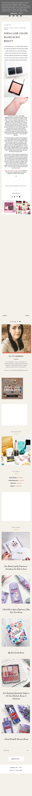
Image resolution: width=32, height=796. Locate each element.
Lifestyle (16, 483)
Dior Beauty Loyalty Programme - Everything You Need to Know (16, 567)
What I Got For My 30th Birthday (16, 450)
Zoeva (6, 29)
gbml (20, 770)
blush (11, 28)
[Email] (19, 197)
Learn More (13, 13)
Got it (21, 13)
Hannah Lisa (14, 767)
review (17, 28)
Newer (4, 315)
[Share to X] (14, 197)
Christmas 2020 (16, 480)
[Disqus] (16, 245)
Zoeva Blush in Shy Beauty (14, 170)
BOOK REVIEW (16, 477)
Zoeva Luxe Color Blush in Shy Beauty (16, 37)
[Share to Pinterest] (17, 197)
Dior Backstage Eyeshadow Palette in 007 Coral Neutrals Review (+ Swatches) (16, 696)
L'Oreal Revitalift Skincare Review (16, 739)
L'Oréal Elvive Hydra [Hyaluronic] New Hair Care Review (16, 611)
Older (27, 315)
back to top (15, 759)
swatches (23, 28)
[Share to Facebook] (12, 197)
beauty (6, 28)
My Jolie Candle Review (16, 652)
